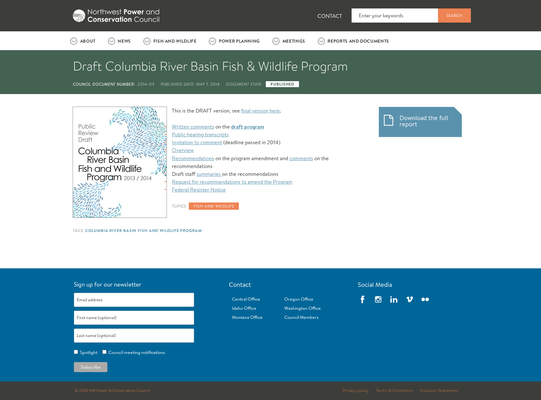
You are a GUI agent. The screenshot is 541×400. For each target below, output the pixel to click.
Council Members (301, 317)
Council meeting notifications (135, 352)
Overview (183, 150)
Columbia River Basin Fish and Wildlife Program (143, 230)
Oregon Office (298, 299)
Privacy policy (356, 390)
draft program (247, 126)
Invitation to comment (197, 142)
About (87, 41)
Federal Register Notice (199, 189)
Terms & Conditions (394, 390)
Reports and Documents (358, 41)
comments (301, 158)
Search (454, 15)
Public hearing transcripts (200, 134)
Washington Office (302, 308)
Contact (329, 15)
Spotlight (87, 352)
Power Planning (239, 41)
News (124, 41)
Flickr (425, 299)
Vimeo (409, 299)
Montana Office (247, 317)
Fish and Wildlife (175, 41)
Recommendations (193, 158)
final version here (260, 110)
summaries (209, 173)
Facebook (362, 299)
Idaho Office (244, 308)
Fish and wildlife (213, 206)
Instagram (378, 299)
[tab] (83, 40)
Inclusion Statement (439, 390)
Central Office (246, 299)
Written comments (193, 126)
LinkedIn (394, 299)
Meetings (293, 41)
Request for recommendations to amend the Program (232, 181)
